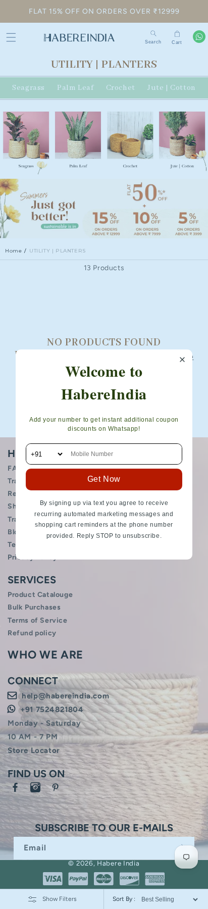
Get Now (104, 479)
